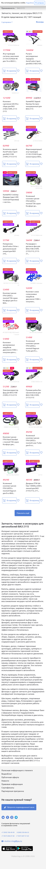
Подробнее (30, 3)
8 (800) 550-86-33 (23, 832)
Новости (5, 781)
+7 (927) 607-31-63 (22, 836)
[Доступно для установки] (24, 848)
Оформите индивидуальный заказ (20, 807)
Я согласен (39, 3)
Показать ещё (23, 513)
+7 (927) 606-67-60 (7, 836)
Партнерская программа (12, 791)
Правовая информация (12, 784)
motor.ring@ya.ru (13, 841)
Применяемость (7, 8)
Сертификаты (7, 788)
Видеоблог (6, 774)
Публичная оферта (10, 777)
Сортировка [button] (6, 22)
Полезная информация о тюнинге (17, 770)
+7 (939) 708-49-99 (7, 832)
